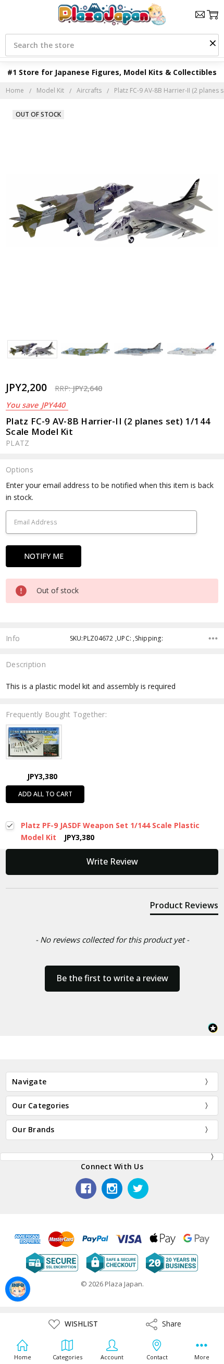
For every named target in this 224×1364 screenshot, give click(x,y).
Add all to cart (45, 794)
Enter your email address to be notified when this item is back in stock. (110, 491)
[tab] (184, 907)
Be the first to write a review (112, 978)
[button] (212, 43)
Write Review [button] (112, 861)
